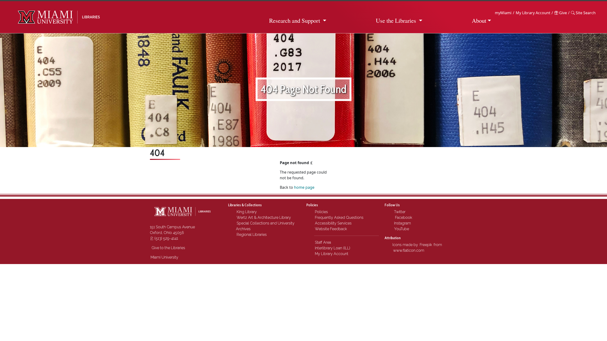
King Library (247, 212)
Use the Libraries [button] (396, 20)
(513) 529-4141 (164, 238)
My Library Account (533, 12)
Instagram (402, 223)
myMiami (503, 12)
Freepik (426, 244)
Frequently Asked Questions (339, 217)
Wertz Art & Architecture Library (264, 217)
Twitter (399, 212)
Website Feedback (331, 229)
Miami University (164, 257)
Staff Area (323, 242)
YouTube (401, 229)
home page (304, 187)
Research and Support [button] (294, 20)
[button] (583, 12)
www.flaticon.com (408, 250)
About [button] (479, 20)
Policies (321, 212)
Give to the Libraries (168, 248)
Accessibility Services (333, 223)
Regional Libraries (252, 234)
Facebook (402, 217)
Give (562, 12)
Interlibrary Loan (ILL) (332, 248)
